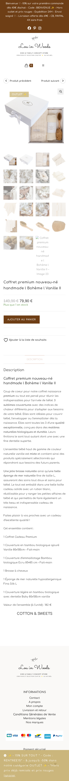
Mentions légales (34, 718)
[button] (61, 91)
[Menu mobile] (43, 65)
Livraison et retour (35, 710)
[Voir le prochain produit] (63, 81)
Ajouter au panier (21, 319)
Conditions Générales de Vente (34, 714)
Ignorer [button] (10, 775)
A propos (34, 702)
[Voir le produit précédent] (6, 81)
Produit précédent (20, 81)
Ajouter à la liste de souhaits (27, 340)
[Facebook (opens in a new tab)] (29, 28)
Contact (34, 698)
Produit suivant (50, 81)
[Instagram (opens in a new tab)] (40, 28)
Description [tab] (35, 359)
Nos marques (34, 722)
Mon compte (34, 706)
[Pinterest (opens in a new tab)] (34, 28)
